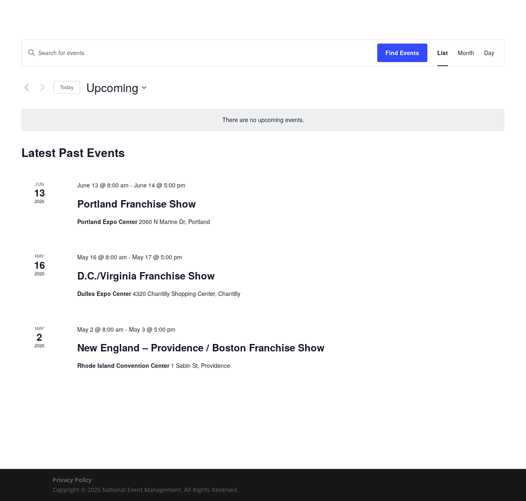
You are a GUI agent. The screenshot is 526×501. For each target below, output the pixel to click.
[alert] (263, 120)
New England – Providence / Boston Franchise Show (201, 347)
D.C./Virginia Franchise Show (146, 275)
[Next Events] (42, 87)
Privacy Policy (72, 480)
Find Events (402, 52)
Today (67, 86)
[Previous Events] (26, 87)
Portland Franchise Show (136, 203)
